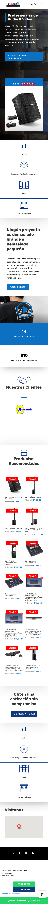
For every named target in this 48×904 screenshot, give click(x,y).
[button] (19, 826)
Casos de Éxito (17, 286)
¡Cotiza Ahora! (24, 714)
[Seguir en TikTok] (14, 853)
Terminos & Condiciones (10, 894)
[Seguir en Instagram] (26, 853)
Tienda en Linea (24, 213)
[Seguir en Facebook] (19, 853)
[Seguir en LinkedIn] (33, 853)
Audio (24, 154)
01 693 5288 (24, 889)
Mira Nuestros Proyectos (17, 57)
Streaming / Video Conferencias (24, 174)
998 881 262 (24, 884)
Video (24, 193)
